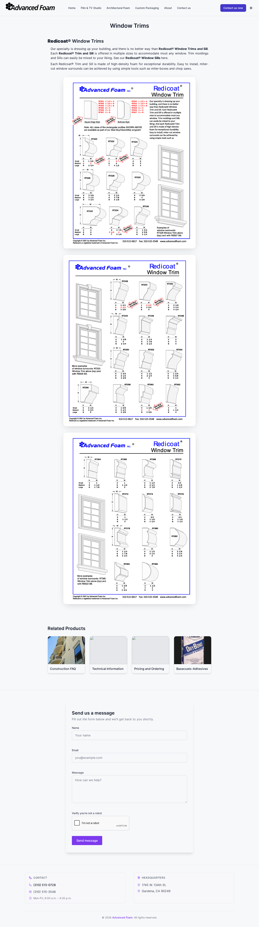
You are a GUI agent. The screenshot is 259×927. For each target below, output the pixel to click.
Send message (87, 840)
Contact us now (233, 7)
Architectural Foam (118, 7)
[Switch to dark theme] (251, 8)
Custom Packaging (147, 7)
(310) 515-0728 (44, 885)
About (168, 7)
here (164, 58)
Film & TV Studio (91, 7)
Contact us (184, 7)
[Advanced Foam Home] (35, 8)
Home (71, 7)
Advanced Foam (122, 917)
